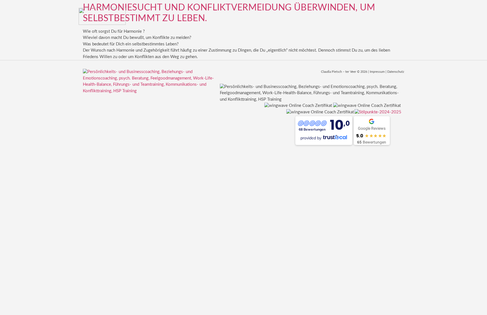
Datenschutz (395, 71)
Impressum (377, 71)
